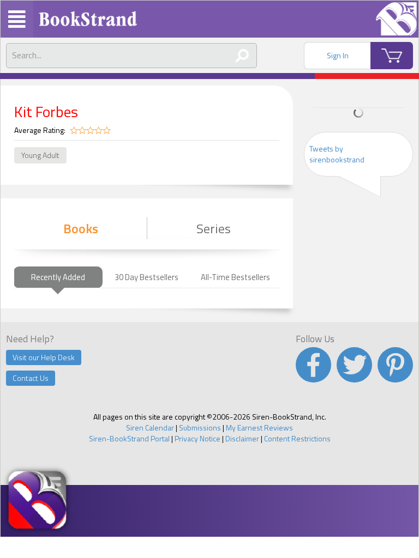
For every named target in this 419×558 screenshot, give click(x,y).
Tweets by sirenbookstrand (336, 154)
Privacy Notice (197, 438)
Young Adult (40, 155)
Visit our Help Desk (44, 357)
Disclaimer (242, 438)
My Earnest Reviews (259, 427)
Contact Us (31, 378)
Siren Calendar (150, 427)
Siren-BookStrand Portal (129, 438)
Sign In (338, 55)
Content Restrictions (297, 438)
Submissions (200, 427)
